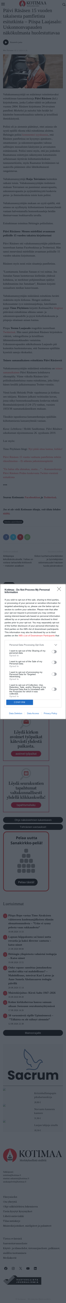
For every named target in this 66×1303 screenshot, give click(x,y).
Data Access (33, 713)
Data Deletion (15, 713)
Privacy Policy (50, 713)
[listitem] (33, 645)
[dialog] (33, 651)
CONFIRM (19, 702)
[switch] (54, 651)
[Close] (60, 590)
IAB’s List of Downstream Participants (37, 635)
